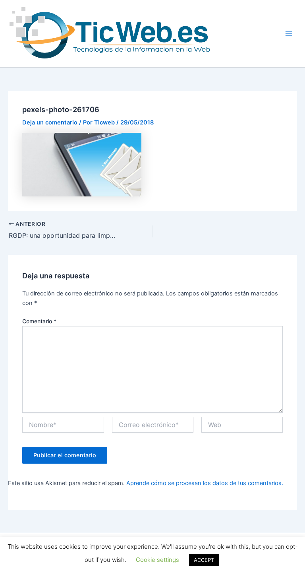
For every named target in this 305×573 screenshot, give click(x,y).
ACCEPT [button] (204, 560)
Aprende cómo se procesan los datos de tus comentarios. (204, 483)
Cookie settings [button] (157, 559)
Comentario (39, 321)
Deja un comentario (49, 122)
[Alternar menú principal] (288, 33)
